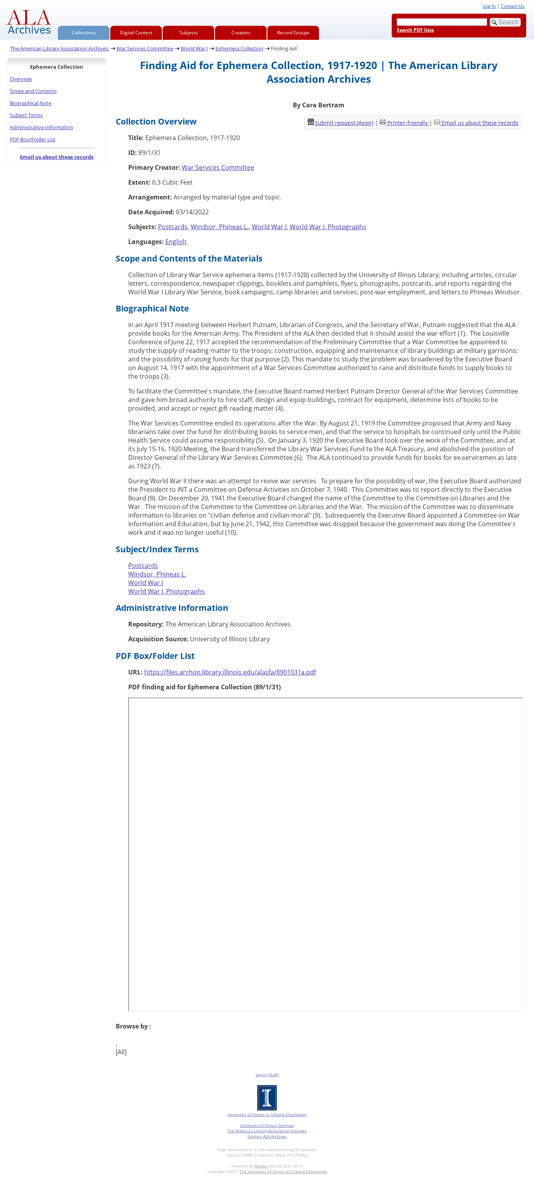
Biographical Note (30, 103)
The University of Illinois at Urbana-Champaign (283, 1171)
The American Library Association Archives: (59, 48)
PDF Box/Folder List (33, 139)
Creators (241, 32)
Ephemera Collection (239, 48)
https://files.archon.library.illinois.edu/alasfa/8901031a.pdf (230, 672)
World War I (194, 48)
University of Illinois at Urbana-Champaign (267, 1114)
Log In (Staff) (267, 1074)
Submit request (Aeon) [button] (344, 122)
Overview (21, 78)
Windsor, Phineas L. (220, 226)
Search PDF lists (415, 30)
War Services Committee (144, 48)
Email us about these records (56, 156)
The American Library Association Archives (266, 1131)
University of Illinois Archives (267, 1125)
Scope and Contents (33, 90)
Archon (260, 1166)
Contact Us (513, 6)
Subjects (188, 32)
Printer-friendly (408, 122)
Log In (489, 6)
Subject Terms (26, 115)
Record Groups (293, 32)
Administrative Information (41, 127)
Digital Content (136, 32)
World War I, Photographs (328, 226)
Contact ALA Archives (267, 1136)
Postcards (173, 226)
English (175, 241)
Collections (84, 32)
